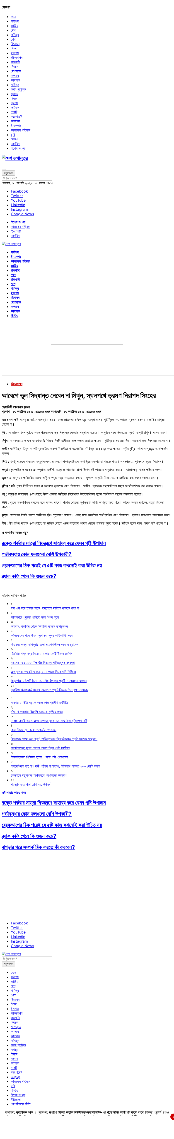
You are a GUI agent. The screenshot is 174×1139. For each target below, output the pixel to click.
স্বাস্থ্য (14, 94)
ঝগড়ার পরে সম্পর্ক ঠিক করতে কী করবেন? (38, 847)
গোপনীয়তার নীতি (20, 1104)
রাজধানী (15, 62)
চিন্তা (14, 98)
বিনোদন (15, 44)
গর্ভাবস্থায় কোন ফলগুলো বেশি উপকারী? (37, 554)
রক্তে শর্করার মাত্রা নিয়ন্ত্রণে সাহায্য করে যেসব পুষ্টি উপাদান (54, 543)
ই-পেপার (16, 125)
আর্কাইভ (15, 143)
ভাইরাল (15, 107)
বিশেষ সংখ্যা (18, 148)
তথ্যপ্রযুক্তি (18, 89)
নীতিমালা (16, 1099)
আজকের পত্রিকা (20, 130)
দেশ (13, 30)
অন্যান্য (15, 121)
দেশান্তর (16, 71)
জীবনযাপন (16, 57)
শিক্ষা (14, 48)
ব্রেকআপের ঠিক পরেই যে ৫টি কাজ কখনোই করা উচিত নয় (52, 565)
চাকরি (14, 112)
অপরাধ (15, 75)
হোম (13, 16)
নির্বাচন (14, 66)
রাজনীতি (15, 270)
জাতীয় (14, 25)
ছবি (13, 134)
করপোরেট (16, 116)
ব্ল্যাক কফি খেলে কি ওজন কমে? (29, 576)
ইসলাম (15, 53)
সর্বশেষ (15, 21)
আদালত (15, 80)
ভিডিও (14, 139)
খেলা (13, 39)
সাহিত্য (15, 84)
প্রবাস (14, 103)
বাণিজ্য (15, 34)
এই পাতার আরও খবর (14, 792)
